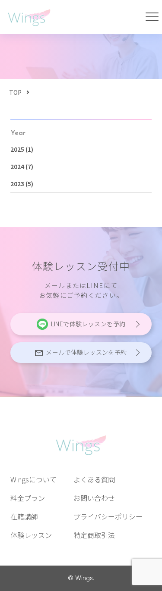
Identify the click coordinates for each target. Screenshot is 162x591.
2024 (17, 166)
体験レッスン (31, 535)
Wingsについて (33, 479)
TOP (15, 92)
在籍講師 (24, 516)
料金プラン (27, 498)
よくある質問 (94, 479)
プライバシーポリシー (108, 516)
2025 (17, 149)
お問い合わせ (94, 498)
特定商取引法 (94, 535)
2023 (17, 183)
